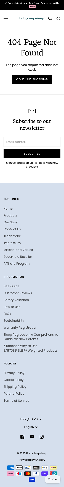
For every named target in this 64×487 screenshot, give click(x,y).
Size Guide (12, 286)
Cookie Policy (14, 380)
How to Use (12, 307)
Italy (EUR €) (29, 419)
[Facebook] (22, 437)
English (29, 427)
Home (8, 208)
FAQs (7, 314)
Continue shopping (32, 79)
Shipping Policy (15, 387)
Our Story (11, 222)
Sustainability (14, 321)
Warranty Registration (20, 327)
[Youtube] (32, 437)
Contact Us (12, 229)
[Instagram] (42, 437)
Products (10, 215)
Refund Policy (14, 393)
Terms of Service (16, 401)
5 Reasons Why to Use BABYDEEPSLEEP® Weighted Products (30, 348)
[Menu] (6, 18)
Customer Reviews (18, 293)
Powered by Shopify (32, 460)
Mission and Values (18, 250)
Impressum (12, 243)
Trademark (12, 236)
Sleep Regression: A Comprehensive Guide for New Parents (31, 336)
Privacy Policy (14, 373)
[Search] (50, 18)
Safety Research (16, 300)
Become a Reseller (18, 257)
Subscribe (32, 154)
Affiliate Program (17, 264)
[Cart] (58, 18)
